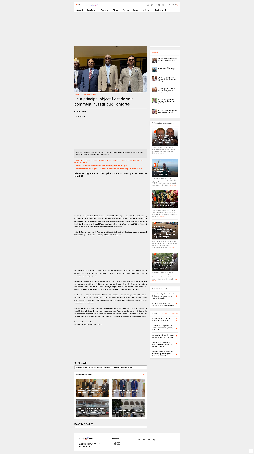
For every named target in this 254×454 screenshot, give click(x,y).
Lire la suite (171, 154)
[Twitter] (152, 5)
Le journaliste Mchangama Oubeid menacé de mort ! (162, 171)
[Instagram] (148, 5)
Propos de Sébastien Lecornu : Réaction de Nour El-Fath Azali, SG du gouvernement (167, 79)
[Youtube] (159, 5)
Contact (147, 10)
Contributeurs (91, 10)
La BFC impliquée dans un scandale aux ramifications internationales (127, 412)
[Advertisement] (127, 29)
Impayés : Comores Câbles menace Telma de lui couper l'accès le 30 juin (101, 166)
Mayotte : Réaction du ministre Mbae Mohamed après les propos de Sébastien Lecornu (167, 112)
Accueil (80, 10)
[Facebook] (155, 5)
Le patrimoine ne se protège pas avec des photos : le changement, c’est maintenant (167, 90)
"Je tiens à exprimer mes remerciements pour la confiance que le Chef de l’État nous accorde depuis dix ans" (165, 262)
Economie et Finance (89, 94)
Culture (135, 10)
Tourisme (104, 10)
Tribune (115, 10)
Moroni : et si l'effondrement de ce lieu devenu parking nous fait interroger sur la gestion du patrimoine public (165, 231)
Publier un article (160, 10)
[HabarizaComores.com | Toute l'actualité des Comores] (94, 5)
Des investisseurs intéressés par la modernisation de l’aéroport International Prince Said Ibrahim (91, 391)
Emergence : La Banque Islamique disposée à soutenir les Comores (126, 392)
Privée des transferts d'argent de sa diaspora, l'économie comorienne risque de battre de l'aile (109, 169)
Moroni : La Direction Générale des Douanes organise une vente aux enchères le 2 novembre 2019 (91, 410)
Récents (155, 53)
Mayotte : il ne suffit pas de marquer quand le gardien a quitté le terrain (166, 101)
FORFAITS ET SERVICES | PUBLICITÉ (117, 443)
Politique (126, 10)
